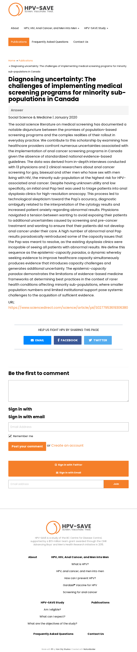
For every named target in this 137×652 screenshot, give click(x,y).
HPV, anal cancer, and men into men (80, 571)
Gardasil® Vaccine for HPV (80, 585)
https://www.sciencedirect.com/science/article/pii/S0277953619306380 (68, 307)
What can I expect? (52, 616)
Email (39, 340)
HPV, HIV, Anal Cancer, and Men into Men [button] (51, 28)
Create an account (67, 445)
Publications (19, 42)
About (15, 28)
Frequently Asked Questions (50, 42)
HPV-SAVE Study (52, 602)
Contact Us (80, 42)
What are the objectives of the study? (52, 623)
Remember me (23, 436)
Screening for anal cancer (80, 592)
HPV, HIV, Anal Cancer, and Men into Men (80, 557)
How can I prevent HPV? (80, 578)
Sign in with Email (70, 472)
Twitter (100, 340)
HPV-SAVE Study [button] (95, 28)
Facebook (69, 340)
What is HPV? (80, 564)
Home (11, 60)
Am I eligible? (52, 609)
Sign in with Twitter (69, 464)
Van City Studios (63, 649)
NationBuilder (89, 649)
